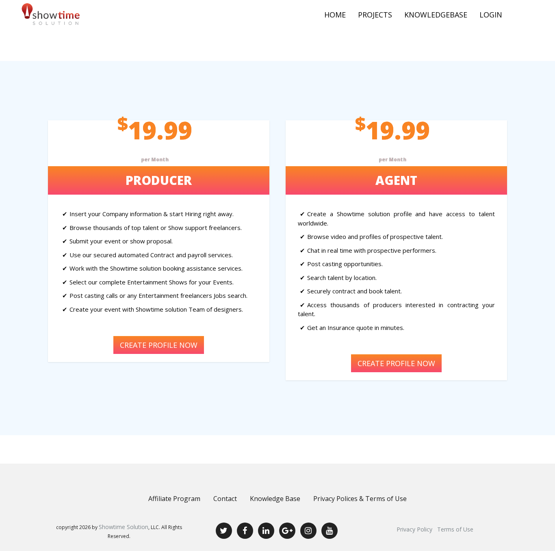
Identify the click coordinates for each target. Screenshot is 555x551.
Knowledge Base (275, 498)
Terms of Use (455, 529)
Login (490, 15)
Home (335, 15)
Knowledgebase (435, 15)
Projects (375, 15)
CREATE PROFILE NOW (158, 345)
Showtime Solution (123, 527)
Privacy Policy (414, 529)
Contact (225, 498)
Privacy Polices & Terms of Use (360, 498)
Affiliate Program (174, 498)
